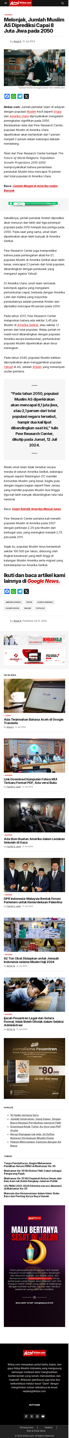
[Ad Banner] (34, 204)
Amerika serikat (13, 602)
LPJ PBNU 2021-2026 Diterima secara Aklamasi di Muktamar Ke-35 (32, 1187)
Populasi (40, 608)
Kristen (37, 367)
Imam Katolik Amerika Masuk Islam (36, 509)
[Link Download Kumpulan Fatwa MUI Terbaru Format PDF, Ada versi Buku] (34, 755)
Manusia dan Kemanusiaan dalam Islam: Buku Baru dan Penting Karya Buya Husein (31, 1195)
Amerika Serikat (27, 325)
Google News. (43, 581)
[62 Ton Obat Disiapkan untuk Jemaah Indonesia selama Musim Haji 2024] (34, 935)
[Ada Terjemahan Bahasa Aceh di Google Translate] (34, 696)
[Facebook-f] (26, 1416)
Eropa (57, 111)
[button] (6, 3)
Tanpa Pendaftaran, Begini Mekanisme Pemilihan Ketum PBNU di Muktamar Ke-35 (30, 1165)
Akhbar (8, 15)
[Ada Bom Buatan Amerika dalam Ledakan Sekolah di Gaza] (34, 815)
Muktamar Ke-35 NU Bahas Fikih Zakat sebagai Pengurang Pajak (32, 1172)
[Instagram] (37, 1416)
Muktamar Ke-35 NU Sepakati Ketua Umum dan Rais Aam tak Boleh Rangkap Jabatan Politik (33, 1180)
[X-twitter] (31, 1416)
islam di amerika (45, 602)
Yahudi (8, 367)
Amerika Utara (19, 116)
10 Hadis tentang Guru (24, 1115)
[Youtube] (43, 1416)
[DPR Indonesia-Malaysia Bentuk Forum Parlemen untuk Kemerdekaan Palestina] (34, 875)
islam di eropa (12, 608)
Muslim (31, 111)
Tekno (8, 715)
